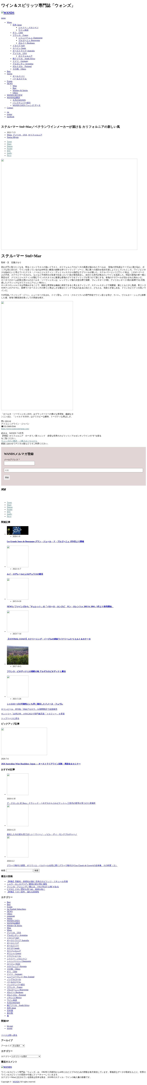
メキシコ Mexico (14, 997)
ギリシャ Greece (14, 953)
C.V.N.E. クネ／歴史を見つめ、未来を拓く (26, 889)
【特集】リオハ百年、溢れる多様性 (23, 892)
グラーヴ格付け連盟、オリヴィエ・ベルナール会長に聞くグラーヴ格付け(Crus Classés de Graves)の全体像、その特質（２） (62, 865)
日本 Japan (17, 25)
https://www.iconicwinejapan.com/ (15, 429)
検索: (3, 870)
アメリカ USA (20, 53)
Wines (9, 22)
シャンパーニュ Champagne (30, 38)
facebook (10, 117)
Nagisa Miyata (13, 137)
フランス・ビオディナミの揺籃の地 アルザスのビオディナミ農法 (36, 671)
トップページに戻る (10, 718)
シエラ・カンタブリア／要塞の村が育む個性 (27, 884)
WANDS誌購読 (13, 97)
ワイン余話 (23, 30)
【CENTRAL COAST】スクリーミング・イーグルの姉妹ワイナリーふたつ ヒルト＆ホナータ (49, 639)
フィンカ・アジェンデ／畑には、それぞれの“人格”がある (33, 887)
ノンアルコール (14, 979)
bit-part (10, 1026)
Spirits (9, 74)
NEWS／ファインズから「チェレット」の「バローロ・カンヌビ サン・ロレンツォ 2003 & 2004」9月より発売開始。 (60, 606)
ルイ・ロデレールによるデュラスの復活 (25, 574)
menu (3, 18)
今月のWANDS (19, 100)
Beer (9, 71)
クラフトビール (14, 956)
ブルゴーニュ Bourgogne (29, 40)
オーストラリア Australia (24, 51)
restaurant (11, 916)
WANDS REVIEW (14, 95)
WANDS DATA (13, 921)
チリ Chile (18, 33)
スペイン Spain (19, 48)
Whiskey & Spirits (20, 90)
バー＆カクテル (20, 79)
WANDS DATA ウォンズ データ (26, 105)
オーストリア (13, 943)
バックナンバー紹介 (22, 103)
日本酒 (10, 1010)
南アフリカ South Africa (24, 59)
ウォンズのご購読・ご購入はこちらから (19, 441)
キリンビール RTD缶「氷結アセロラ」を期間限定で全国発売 (29, 709)
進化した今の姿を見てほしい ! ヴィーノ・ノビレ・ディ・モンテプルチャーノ (42, 834)
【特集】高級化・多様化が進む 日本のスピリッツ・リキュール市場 (37, 881)
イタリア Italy (19, 46)
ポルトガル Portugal (22, 66)
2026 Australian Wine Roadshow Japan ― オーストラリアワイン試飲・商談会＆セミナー (41, 764)
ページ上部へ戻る (9, 1035)
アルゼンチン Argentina (23, 64)
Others (15, 93)
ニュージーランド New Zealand (20, 977)
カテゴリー (6, 1056)
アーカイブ (6, 1046)
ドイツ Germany (20, 61)
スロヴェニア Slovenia (17, 966)
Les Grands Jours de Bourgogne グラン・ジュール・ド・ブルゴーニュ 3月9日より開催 (45, 541)
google (9, 1028)
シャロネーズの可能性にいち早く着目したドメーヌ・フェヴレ (35, 704)
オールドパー (19, 76)
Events (9, 81)
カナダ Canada (13, 948)
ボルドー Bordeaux (26, 43)
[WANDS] (7, 12)
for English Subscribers (16, 909)
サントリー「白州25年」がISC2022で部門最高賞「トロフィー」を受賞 (33, 714)
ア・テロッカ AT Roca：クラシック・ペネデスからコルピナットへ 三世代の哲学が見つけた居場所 (51, 803)
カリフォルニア (25, 56)
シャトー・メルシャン (28, 27)
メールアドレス (12, 460)
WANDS (16, 1082)
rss (8, 112)
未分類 (10, 1013)
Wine (15, 86)
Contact (10, 108)
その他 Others (19, 69)
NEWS (10, 83)
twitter (9, 114)
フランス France (20, 35)
